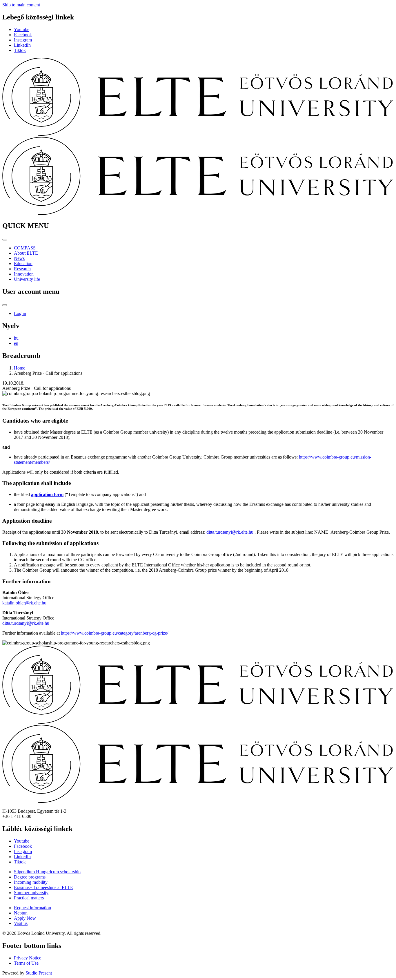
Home (19, 367)
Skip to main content (21, 4)
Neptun (21, 912)
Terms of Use (26, 963)
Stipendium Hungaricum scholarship (47, 871)
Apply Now (25, 918)
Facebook (23, 34)
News (19, 258)
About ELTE (26, 253)
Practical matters (29, 897)
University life (27, 279)
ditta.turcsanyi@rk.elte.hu (229, 532)
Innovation (24, 273)
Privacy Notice (27, 957)
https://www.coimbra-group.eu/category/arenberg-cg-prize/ (114, 633)
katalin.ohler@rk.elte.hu (24, 602)
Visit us (21, 923)
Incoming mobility (31, 882)
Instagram (23, 39)
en (16, 343)
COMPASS (25, 247)
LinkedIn (22, 45)
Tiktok (20, 50)
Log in (20, 313)
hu (16, 338)
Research (22, 268)
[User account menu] (4, 305)
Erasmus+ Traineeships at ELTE (43, 887)
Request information (32, 907)
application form (47, 494)
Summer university (31, 892)
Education (23, 263)
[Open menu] (4, 239)
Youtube (21, 29)
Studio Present (39, 972)
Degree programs (30, 876)
